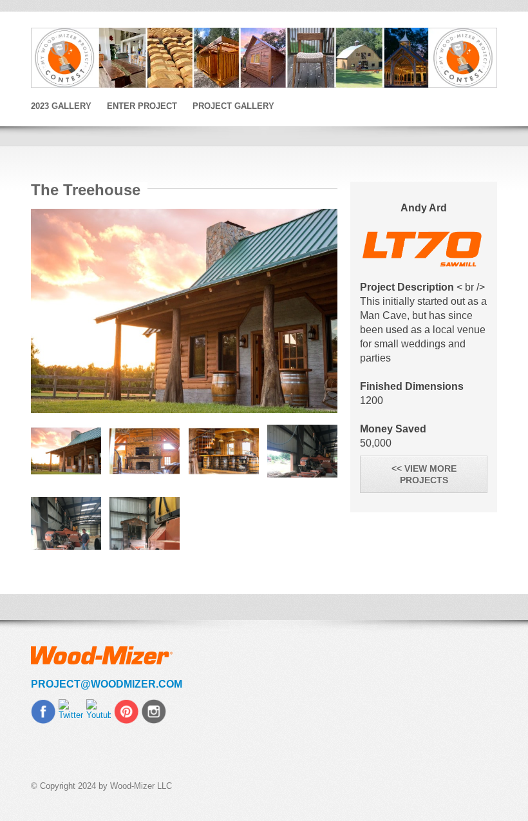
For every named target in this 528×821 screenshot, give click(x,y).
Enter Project (142, 106)
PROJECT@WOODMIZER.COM (106, 684)
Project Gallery (233, 106)
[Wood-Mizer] (264, 58)
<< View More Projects (424, 474)
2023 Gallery (61, 106)
